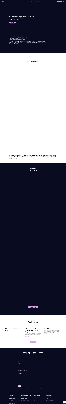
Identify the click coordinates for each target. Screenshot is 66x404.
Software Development (25, 400)
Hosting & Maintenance (12, 400)
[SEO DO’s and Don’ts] (52, 330)
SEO (34, 398)
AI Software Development (25, 396)
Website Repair (11, 401)
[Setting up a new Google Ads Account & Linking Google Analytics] (33, 332)
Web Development (12, 398)
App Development (24, 398)
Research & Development (49, 400)
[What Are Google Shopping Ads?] (14, 331)
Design (47, 396)
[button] (12, 22)
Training (47, 398)
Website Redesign (12, 403)
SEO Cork (34, 400)
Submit (19, 386)
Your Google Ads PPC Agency (38, 396)
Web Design (11, 396)
